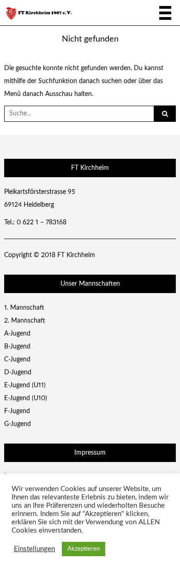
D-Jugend (17, 372)
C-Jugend (17, 359)
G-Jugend (17, 424)
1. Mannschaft (24, 308)
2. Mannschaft (24, 321)
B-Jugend (17, 346)
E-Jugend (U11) (25, 385)
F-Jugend (17, 411)
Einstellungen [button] (34, 549)
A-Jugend (17, 333)
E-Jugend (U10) (25, 398)
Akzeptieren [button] (83, 549)
